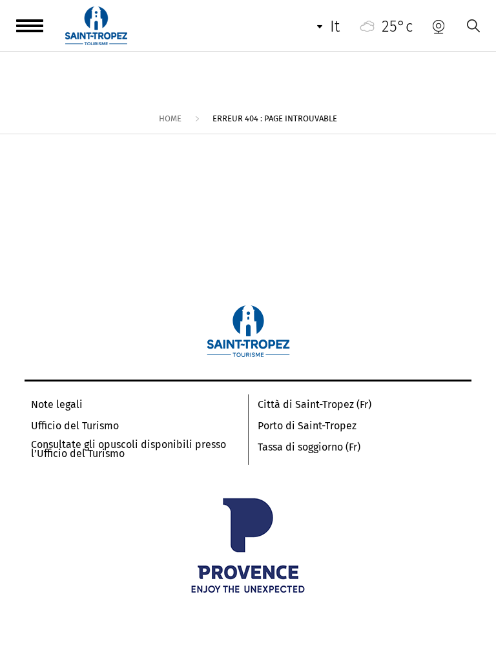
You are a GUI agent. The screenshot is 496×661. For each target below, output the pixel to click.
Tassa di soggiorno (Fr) (309, 447)
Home (170, 118)
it (335, 26)
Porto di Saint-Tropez (307, 426)
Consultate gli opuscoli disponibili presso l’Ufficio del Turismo (128, 449)
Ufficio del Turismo (75, 426)
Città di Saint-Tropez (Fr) (314, 404)
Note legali (57, 404)
